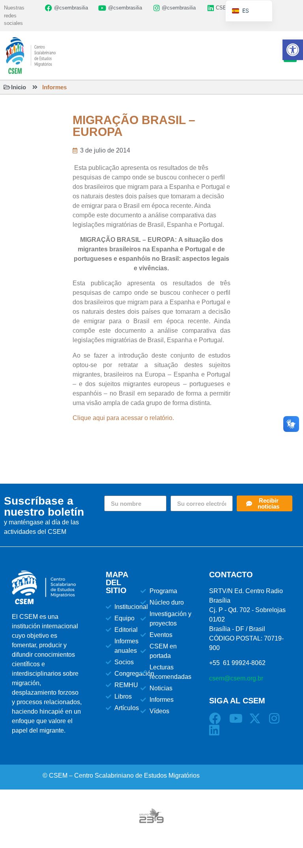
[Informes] (35, 87)
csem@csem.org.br (236, 678)
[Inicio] (7, 87)
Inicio (18, 87)
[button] (292, 50)
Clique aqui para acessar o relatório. (123, 418)
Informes (54, 87)
